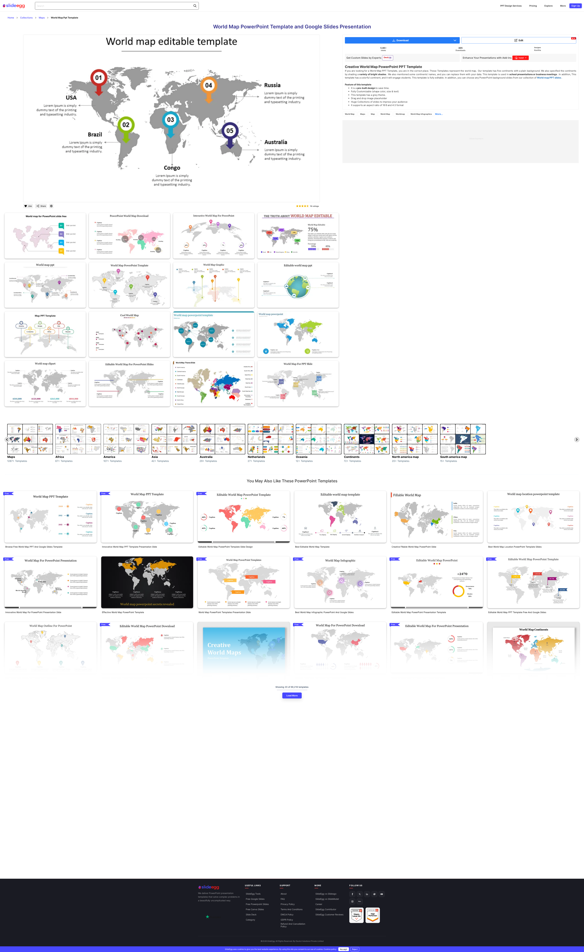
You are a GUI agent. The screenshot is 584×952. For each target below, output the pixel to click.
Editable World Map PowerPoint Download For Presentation (131, 677)
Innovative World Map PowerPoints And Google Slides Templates (230, 785)
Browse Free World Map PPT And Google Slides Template (33, 546)
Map (373, 114)
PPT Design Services (511, 5)
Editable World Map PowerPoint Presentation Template (419, 612)
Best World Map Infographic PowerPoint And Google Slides (324, 612)
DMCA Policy (287, 914)
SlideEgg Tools (253, 893)
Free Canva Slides (255, 909)
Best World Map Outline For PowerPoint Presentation (31, 677)
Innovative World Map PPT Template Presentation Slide (129, 546)
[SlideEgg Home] (219, 887)
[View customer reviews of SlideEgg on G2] (373, 915)
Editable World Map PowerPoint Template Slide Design (225, 546)
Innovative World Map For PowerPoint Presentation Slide (33, 612)
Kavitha (537, 50)
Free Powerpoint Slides (257, 904)
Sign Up (575, 5)
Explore (548, 5)
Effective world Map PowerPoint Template (123, 612)
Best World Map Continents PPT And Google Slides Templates (519, 802)
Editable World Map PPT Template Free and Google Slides (517, 612)
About (284, 893)
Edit (547, 40)
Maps (362, 114)
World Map (350, 114)
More (563, 5)
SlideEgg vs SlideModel (327, 899)
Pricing (533, 5)
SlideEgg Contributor (325, 909)
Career (318, 904)
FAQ (283, 899)
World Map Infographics (421, 114)
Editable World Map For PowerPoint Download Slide (320, 677)
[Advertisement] (434, 141)
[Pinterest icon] (51, 206)
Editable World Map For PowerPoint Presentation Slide (418, 677)
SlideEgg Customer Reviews (329, 914)
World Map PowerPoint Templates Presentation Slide (224, 612)
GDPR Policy (287, 919)
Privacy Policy (288, 904)
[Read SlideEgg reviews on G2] (356, 915)
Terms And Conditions (291, 909)
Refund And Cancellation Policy (293, 925)
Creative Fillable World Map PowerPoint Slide (414, 546)
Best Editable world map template (312, 546)
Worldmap (400, 114)
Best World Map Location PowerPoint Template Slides (515, 546)
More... (439, 114)
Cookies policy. (330, 949)
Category (250, 919)
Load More (292, 695)
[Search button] (195, 5)
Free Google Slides (255, 899)
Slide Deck (251, 914)
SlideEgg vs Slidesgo (325, 893)
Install (521, 58)
